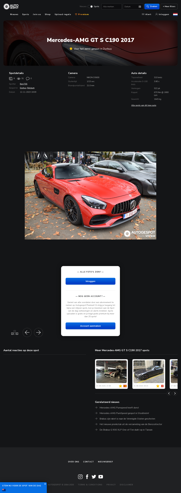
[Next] (175, 393)
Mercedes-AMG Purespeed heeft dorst (119, 407)
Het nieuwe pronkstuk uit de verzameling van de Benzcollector (131, 424)
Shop (48, 14)
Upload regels (63, 14)
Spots (96, 7)
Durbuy (23, 88)
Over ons (73, 462)
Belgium (31, 88)
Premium (83, 14)
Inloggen (164, 14)
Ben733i (23, 84)
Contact (88, 462)
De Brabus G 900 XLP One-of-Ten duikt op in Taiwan (126, 429)
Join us (37, 14)
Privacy (111, 485)
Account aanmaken (90, 325)
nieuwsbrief (105, 462)
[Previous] (169, 393)
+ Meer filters (169, 6)
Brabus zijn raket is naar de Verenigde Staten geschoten (127, 418)
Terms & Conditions (90, 485)
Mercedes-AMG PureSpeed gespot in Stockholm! (124, 413)
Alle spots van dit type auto (143, 105)
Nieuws (83, 7)
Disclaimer (126, 485)
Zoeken (153, 6)
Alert (148, 14)
